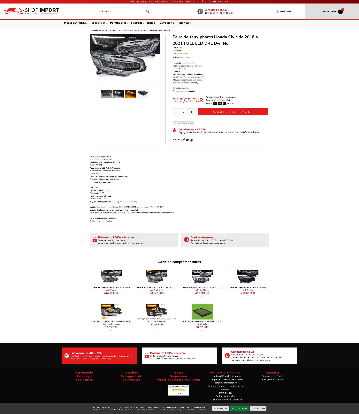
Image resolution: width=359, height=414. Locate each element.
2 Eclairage (126, 30)
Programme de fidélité (273, 376)
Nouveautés (131, 380)
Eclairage (136, 23)
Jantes (151, 23)
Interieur (184, 23)
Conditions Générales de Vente (226, 376)
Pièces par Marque (75, 23)
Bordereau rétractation (225, 382)
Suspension (98, 23)
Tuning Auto (115, 30)
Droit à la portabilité (225, 396)
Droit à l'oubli (225, 392)
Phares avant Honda (160, 30)
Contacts (272, 373)
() (178, 393)
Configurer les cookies (272, 379)
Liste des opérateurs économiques (225, 399)
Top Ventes (84, 380)
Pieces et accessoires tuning (178, 380)
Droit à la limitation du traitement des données (226, 388)
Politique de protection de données (225, 379)
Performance (118, 23)
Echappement (131, 376)
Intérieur (131, 373)
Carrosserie (167, 23)
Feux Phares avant (141, 30)
